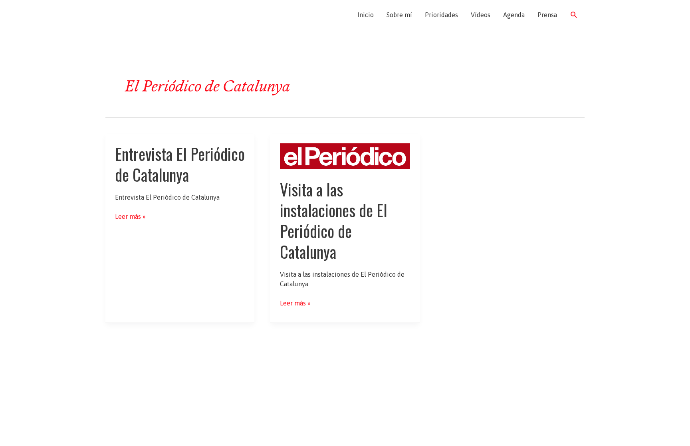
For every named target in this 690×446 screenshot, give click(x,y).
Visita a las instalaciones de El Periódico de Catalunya (333, 220)
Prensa (547, 14)
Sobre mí (399, 14)
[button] (574, 15)
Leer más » (130, 216)
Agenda (514, 14)
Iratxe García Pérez (152, 14)
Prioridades (441, 14)
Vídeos (480, 14)
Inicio (365, 14)
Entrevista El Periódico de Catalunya (180, 164)
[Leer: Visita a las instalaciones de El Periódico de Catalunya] (345, 155)
